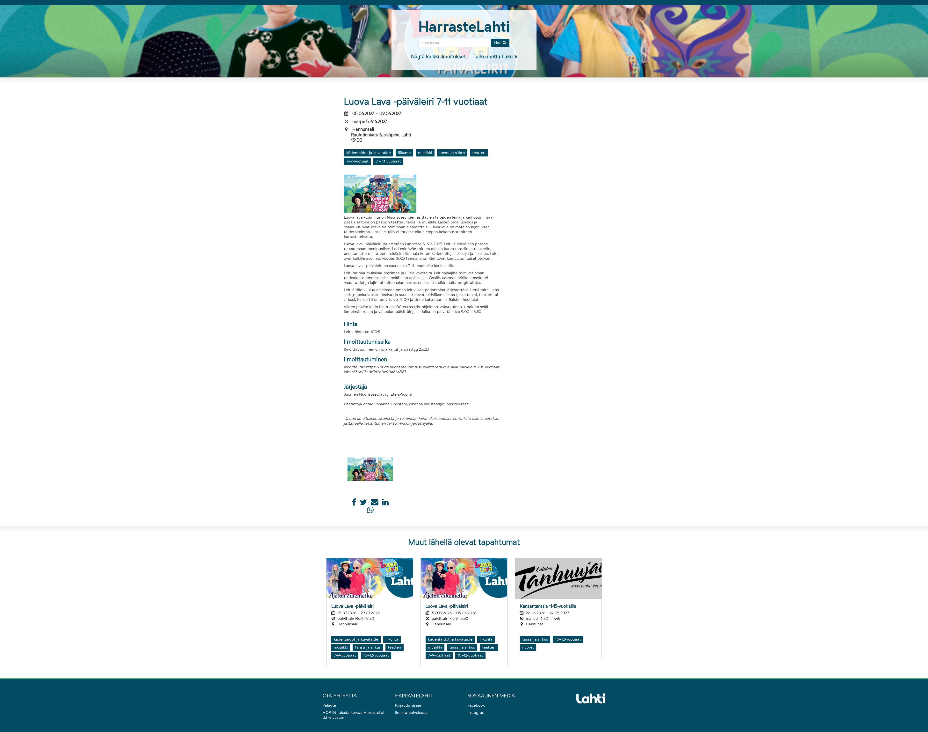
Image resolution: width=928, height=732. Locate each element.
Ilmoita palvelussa (411, 712)
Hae (498, 42)
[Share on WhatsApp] (370, 511)
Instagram (477, 712)
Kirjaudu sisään (408, 705)
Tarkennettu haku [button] (494, 56)
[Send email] (374, 503)
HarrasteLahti (464, 26)
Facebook (476, 705)
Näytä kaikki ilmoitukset (438, 56)
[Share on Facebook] (354, 503)
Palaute (329, 705)
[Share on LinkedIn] (385, 503)
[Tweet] (363, 503)
